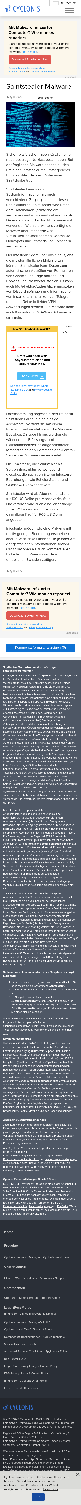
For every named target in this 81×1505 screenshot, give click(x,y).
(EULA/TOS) (65, 1107)
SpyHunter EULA (56, 1351)
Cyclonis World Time (56, 1257)
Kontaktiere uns (29, 1298)
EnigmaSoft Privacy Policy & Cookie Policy (31, 1366)
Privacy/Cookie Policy (43, 71)
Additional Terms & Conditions (23, 1351)
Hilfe (7, 1278)
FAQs (39, 1163)
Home (8, 1232)
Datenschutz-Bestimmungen (22, 1337)
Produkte (11, 1246)
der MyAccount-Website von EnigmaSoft (38, 1029)
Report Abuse (51, 1298)
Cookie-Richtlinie (54, 1337)
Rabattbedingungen (40, 1206)
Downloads (30, 1278)
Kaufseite (62, 1206)
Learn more (29, 52)
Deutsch (43, 98)
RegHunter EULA (15, 1359)
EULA (23, 71)
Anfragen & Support (52, 1278)
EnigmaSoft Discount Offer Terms (25, 1380)
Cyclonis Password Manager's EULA (27, 1322)
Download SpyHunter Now (30, 59)
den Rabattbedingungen (58, 881)
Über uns (10, 1298)
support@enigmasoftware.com (20, 1026)
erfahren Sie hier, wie (27, 1170)
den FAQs (9, 802)
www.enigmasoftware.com (43, 982)
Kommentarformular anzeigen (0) (40, 647)
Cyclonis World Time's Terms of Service (29, 1329)
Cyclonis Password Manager (22, 1257)
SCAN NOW (29, 376)
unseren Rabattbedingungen (61, 1159)
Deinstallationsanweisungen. (29, 1213)
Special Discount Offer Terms (23, 1344)
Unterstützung (15, 1267)
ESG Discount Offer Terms (21, 1388)
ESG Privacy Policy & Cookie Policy (26, 1373)
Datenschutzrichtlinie (15, 1206)
